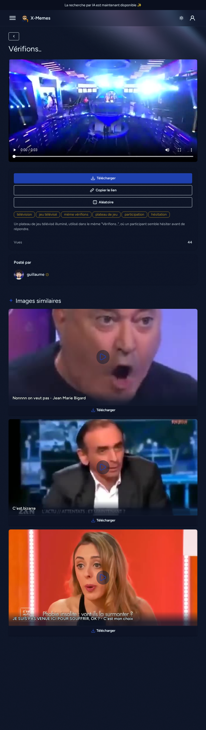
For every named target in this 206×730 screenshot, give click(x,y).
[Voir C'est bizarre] (103, 467)
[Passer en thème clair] (181, 18)
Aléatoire (106, 202)
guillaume (35, 274)
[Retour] (14, 36)
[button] (192, 18)
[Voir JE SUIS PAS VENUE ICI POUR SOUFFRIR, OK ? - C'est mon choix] (103, 577)
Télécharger (106, 178)
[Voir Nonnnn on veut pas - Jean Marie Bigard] (103, 357)
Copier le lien (106, 190)
